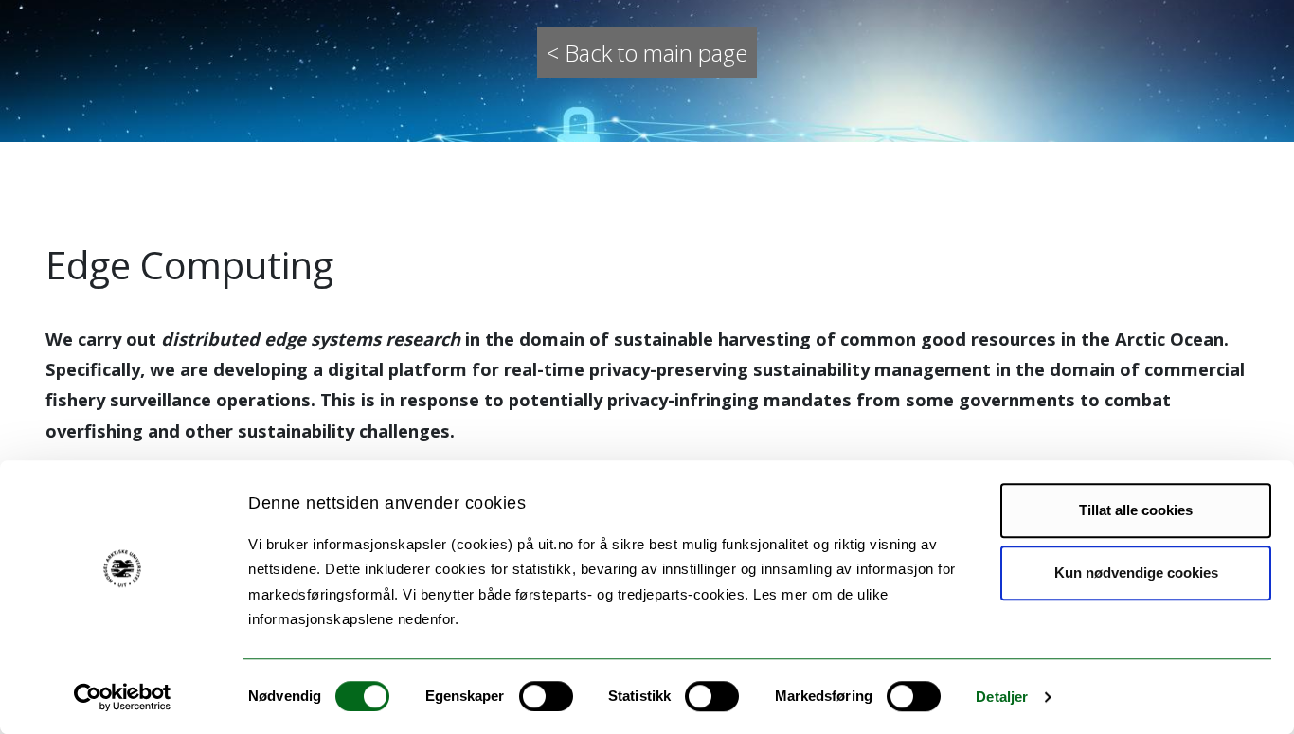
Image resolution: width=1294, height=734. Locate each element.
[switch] (546, 696)
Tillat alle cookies (1136, 510)
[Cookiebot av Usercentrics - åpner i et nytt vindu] (123, 697)
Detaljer (1002, 697)
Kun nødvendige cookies (1136, 572)
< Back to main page (647, 52)
